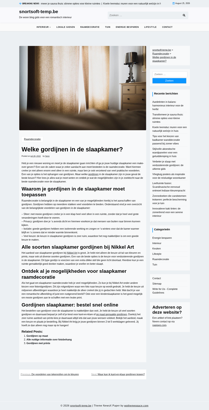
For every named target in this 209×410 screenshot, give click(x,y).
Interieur (43, 27)
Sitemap (156, 283)
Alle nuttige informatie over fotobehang (49, 339)
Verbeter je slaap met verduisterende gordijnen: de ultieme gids (167, 165)
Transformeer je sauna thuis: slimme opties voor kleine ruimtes (167, 118)
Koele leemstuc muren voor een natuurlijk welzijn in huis (169, 129)
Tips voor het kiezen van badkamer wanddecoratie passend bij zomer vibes (166, 140)
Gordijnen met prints (38, 343)
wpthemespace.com (136, 405)
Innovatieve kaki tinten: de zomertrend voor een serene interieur (167, 212)
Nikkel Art (72, 253)
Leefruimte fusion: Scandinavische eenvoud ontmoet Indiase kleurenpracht (168, 187)
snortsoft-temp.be (38, 11)
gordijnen (93, 174)
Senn (47, 156)
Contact (167, 27)
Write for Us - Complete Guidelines (165, 291)
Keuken (156, 248)
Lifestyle (150, 27)
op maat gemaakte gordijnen (111, 314)
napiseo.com (159, 325)
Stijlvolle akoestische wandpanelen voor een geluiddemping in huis (164, 153)
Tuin (107, 27)
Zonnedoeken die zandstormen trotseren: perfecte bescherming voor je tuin (169, 200)
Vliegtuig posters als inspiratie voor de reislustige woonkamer (169, 176)
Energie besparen (127, 27)
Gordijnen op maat (37, 336)
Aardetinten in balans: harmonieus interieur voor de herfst (167, 106)
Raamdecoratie (90, 27)
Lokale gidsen (65, 27)
